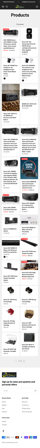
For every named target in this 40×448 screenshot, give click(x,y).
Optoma (4, 412)
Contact (4, 424)
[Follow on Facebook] (3, 431)
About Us (24, 402)
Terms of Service (27, 412)
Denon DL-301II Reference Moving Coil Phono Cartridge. (29, 325)
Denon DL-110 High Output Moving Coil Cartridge (9, 323)
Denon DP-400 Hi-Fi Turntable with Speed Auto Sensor (28, 347)
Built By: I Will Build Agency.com (10, 442)
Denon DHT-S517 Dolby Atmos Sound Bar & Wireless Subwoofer (29, 274)
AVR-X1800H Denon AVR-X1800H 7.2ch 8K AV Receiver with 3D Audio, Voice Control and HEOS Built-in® (10, 44)
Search (4, 421)
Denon (4, 402)
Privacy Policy (26, 408)
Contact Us (25, 405)
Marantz (4, 405)
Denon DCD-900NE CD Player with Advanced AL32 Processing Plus (10, 250)
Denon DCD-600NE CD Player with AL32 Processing (28, 229)
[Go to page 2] (24, 361)
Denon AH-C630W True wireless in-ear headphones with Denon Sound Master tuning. (10, 69)
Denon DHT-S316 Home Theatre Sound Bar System (10, 278)
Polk (3, 408)
